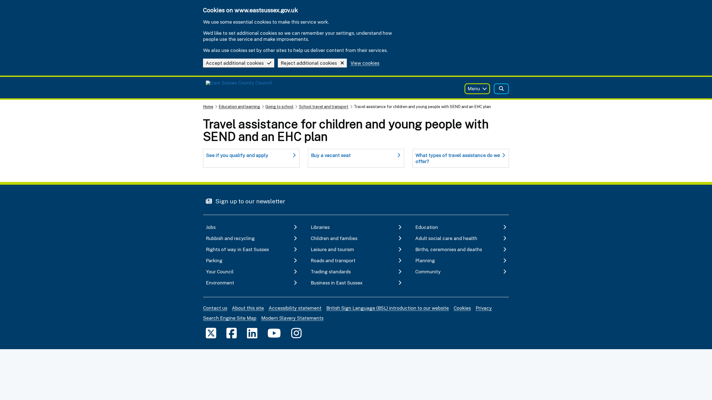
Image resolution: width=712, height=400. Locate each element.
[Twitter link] (211, 333)
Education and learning (239, 106)
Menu (474, 88)
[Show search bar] (501, 88)
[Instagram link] (296, 333)
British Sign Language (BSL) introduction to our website (387, 308)
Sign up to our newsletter (249, 201)
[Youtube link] (274, 333)
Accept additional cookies (235, 63)
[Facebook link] (231, 333)
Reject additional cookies (309, 63)
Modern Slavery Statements (292, 318)
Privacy (484, 308)
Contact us (215, 308)
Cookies (462, 308)
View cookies (364, 63)
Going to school (279, 106)
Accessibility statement (295, 308)
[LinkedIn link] (252, 333)
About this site (248, 308)
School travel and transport (323, 106)
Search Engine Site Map (229, 318)
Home (208, 106)
